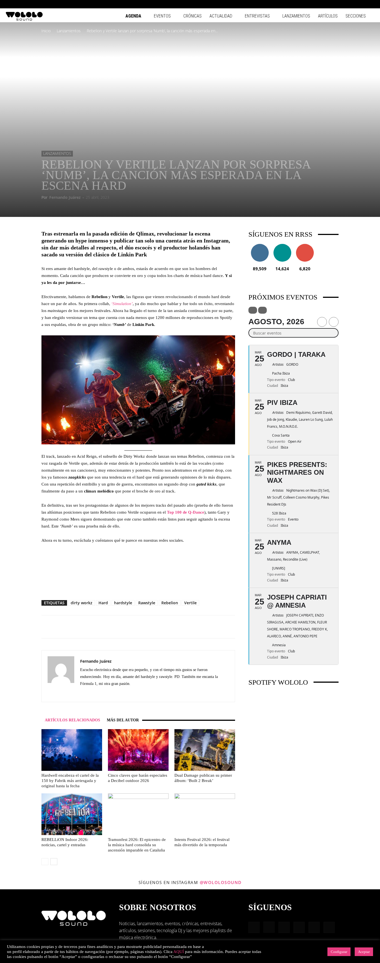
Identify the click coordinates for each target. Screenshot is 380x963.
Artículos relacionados (72, 720)
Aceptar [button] (364, 952)
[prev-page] (44, 861)
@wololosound (221, 882)
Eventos (162, 16)
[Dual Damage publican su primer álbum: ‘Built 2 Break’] (204, 750)
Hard (103, 602)
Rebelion (169, 602)
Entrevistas (257, 16)
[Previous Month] (322, 322)
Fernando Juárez (65, 197)
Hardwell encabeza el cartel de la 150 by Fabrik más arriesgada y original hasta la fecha (70, 780)
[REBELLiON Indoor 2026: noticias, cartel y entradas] (71, 814)
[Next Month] (334, 322)
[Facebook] (324, 4)
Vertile (190, 602)
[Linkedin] (343, 4)
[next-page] (53, 861)
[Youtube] (370, 4)
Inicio (46, 30)
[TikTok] (361, 4)
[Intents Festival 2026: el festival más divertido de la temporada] (204, 814)
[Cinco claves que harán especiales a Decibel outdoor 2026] (138, 750)
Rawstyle (146, 602)
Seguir (259, 246)
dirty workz (81, 602)
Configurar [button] (339, 952)
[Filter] (252, 310)
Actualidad (220, 16)
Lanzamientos (296, 16)
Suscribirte (304, 246)
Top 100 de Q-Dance (185, 512)
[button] (316, 4)
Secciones (356, 16)
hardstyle (123, 602)
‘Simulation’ (122, 303)
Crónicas (192, 16)
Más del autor (123, 720)
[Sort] (262, 310)
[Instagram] (333, 4)
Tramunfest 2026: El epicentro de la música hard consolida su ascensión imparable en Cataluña (137, 844)
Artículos (328, 16)
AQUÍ (178, 951)
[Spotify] (352, 4)
